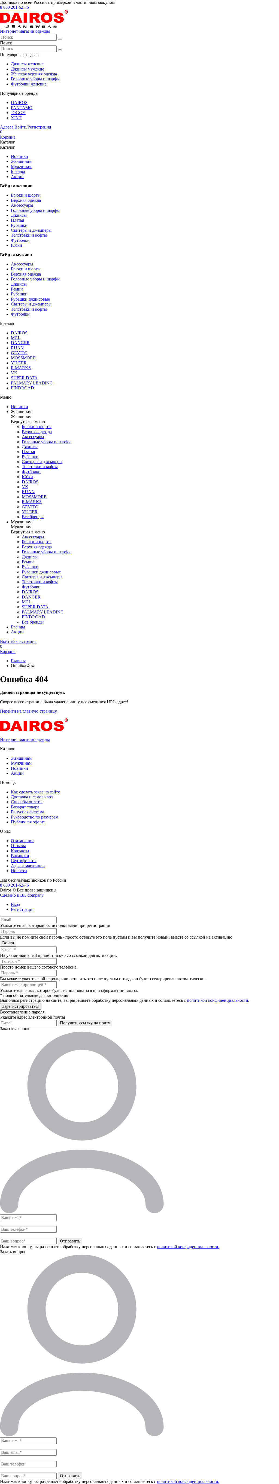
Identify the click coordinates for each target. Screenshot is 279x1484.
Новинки (19, 156)
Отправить (70, 1241)
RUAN (17, 348)
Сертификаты (24, 860)
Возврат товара (25, 807)
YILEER (19, 363)
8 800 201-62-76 (14, 7)
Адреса (6, 127)
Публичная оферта (28, 822)
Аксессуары (22, 205)
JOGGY (18, 112)
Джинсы (19, 215)
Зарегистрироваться (20, 1006)
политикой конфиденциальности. (188, 1246)
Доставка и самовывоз (32, 797)
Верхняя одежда (26, 200)
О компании (22, 840)
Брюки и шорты (26, 195)
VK (14, 373)
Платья (17, 220)
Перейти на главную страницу (28, 711)
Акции (17, 176)
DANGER (20, 342)
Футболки (20, 240)
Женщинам (21, 161)
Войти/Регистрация (32, 127)
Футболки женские (29, 84)
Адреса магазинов (28, 865)
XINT (16, 117)
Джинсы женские (27, 64)
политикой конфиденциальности (217, 1000)
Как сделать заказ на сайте (35, 792)
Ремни (17, 289)
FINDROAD (22, 388)
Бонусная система (27, 812)
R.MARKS (21, 367)
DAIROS (19, 102)
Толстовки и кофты (29, 235)
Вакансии (20, 855)
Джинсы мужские (27, 69)
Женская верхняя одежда (34, 74)
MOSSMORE (23, 358)
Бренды (18, 171)
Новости (19, 870)
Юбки (16, 245)
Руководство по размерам (34, 817)
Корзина (8, 134)
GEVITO (19, 352)
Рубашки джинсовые (30, 299)
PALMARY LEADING (32, 383)
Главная (18, 660)
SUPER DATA (24, 377)
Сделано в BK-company (22, 895)
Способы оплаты (27, 801)
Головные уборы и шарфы (35, 79)
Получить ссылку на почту (85, 1023)
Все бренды (33, 516)
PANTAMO (21, 107)
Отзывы (18, 845)
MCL (15, 337)
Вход (15, 904)
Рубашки (19, 225)
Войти (8, 943)
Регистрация (22, 909)
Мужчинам (21, 166)
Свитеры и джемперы (31, 230)
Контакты (20, 850)
